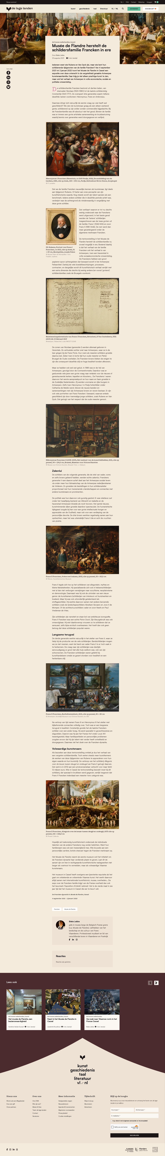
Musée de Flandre (69, 909)
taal (82, 1074)
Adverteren (88, 1107)
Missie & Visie (36, 1107)
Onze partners (11, 1107)
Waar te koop (88, 1101)
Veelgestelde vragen (65, 1101)
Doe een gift (150, 9)
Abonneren (134, 9)
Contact (133, 2)
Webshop (141, 2)
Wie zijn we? (36, 1104)
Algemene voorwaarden (66, 1110)
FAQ (127, 2)
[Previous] (150, 983)
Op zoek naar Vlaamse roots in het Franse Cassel (23, 1020)
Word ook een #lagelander (15, 1101)
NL (121, 2)
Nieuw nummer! (11, 2)
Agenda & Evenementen (66, 1107)
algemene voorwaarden (130, 1121)
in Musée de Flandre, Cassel (70, 894)
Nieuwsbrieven (63, 1104)
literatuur (82, 1078)
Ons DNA (35, 1101)
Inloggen (149, 2)
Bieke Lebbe (60, 55)
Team (39, 1110)
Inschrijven (134, 1135)
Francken (57, 909)
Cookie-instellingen (64, 1116)
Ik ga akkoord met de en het (130, 1121)
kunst (82, 1065)
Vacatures (35, 1116)
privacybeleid (144, 1121)
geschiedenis (82, 1069)
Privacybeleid (62, 1113)
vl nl (82, 1082)
